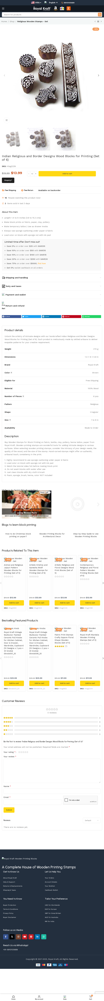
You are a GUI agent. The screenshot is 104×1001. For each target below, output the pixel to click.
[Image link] (19, 858)
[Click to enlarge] (7, 120)
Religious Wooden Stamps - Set (32, 21)
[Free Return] (22, 190)
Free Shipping (10, 190)
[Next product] (101, 21)
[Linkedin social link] (37, 936)
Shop (12, 21)
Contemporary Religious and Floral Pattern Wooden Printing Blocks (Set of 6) (89, 570)
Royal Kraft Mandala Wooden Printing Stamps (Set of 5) (89, 637)
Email (7, 797)
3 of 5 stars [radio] (23, 752)
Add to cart (67, 174)
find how (42, 263)
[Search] (100, 14)
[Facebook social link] (5, 936)
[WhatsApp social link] (43, 936)
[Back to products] (98, 21)
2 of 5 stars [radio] (21, 752)
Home (4, 21)
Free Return (28, 190)
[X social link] (12, 936)
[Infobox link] (67, 2)
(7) (66, 646)
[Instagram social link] (18, 936)
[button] (4, 75)
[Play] (26, 504)
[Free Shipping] (3, 190)
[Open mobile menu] (3, 8)
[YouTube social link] (24, 936)
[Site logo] (42, 8)
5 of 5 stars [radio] (27, 752)
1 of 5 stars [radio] (19, 752)
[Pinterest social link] (31, 936)
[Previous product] (95, 21)
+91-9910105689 (10, 949)
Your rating (9, 752)
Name (7, 786)
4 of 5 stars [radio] (25, 752)
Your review (10, 756)
